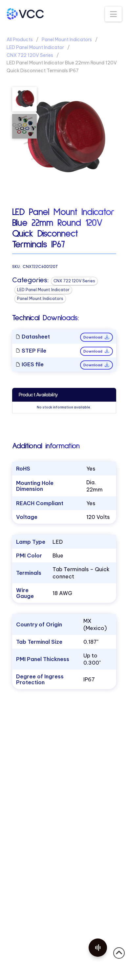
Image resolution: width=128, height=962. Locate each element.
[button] (113, 14)
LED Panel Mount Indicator (35, 47)
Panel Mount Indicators (67, 39)
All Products (20, 39)
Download (93, 337)
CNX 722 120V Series (30, 55)
